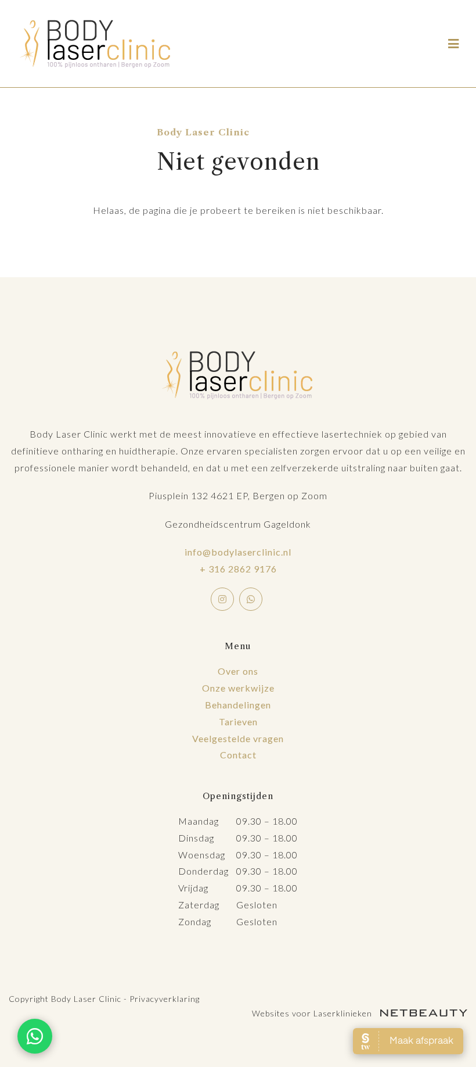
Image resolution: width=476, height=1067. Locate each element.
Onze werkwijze (238, 687)
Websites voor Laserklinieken (313, 1013)
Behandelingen (238, 704)
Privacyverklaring (164, 999)
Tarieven (238, 721)
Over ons (238, 670)
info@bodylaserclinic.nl (238, 551)
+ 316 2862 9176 (238, 568)
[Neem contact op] (34, 1036)
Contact (238, 754)
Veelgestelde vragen (238, 738)
